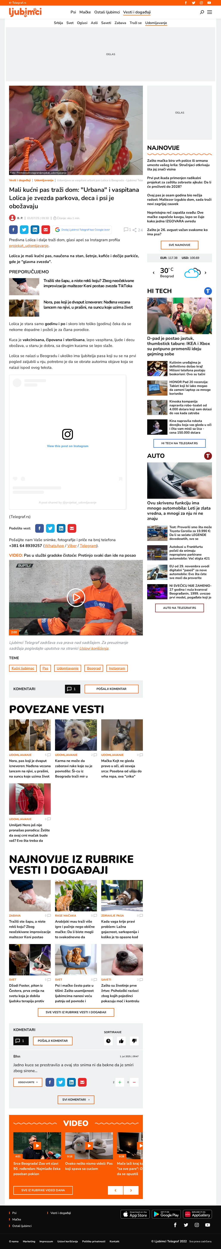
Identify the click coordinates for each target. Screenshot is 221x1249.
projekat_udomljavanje (29, 245)
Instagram (117, 668)
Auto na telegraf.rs (179, 608)
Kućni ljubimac (23, 668)
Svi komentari (76, 1099)
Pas (45, 668)
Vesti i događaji (20, 180)
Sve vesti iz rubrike (76, 1012)
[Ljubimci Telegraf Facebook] (186, 3)
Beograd (94, 668)
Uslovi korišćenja (93, 648)
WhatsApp (54, 545)
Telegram (88, 545)
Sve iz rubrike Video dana (43, 1190)
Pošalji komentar (111, 689)
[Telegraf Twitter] (193, 3)
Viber (72, 545)
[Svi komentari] (108, 1041)
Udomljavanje (44, 180)
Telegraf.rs (19, 3)
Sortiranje (113, 1032)
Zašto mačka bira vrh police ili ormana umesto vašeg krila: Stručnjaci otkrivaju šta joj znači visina (178, 165)
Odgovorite (28, 1082)
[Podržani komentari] (121, 1041)
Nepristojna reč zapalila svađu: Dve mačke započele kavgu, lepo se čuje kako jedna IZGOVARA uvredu (175, 216)
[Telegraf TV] (209, 3)
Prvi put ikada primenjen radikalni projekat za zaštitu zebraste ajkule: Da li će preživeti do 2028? (179, 182)
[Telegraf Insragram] (201, 3)
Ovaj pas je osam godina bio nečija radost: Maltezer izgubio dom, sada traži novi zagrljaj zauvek (179, 199)
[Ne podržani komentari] (134, 1041)
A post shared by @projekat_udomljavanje (67, 502)
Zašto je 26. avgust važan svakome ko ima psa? (177, 232)
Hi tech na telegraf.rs (179, 443)
